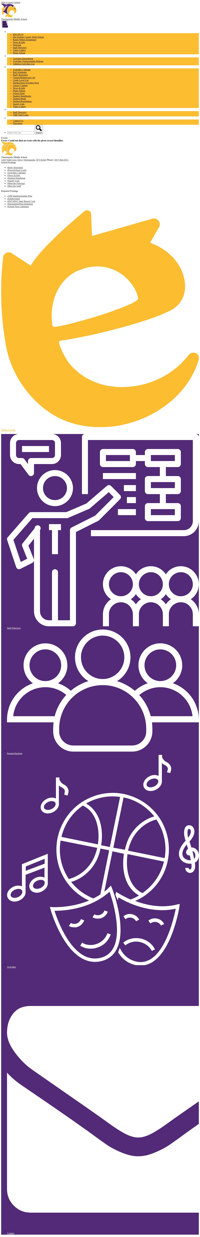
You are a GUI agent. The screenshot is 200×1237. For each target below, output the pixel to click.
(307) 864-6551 (61, 160)
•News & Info (13, 175)
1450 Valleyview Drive (12, 160)
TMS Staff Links (21, 115)
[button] (14, 31)
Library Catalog (20, 85)
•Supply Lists (13, 181)
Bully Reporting (20, 75)
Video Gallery (19, 50)
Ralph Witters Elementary (25, 39)
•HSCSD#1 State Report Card (21, 201)
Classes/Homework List (24, 77)
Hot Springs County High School (28, 37)
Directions (17, 123)
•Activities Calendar (16, 173)
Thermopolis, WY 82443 (34, 160)
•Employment (13, 198)
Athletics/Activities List (24, 64)
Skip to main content (10, 2)
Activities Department (23, 58)
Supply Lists (18, 104)
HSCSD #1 (18, 34)
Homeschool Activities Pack (26, 83)
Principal (17, 45)
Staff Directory (20, 47)
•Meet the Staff (14, 186)
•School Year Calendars (18, 206)
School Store (19, 93)
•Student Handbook (16, 178)
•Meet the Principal (16, 183)
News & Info (19, 42)
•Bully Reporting (15, 167)
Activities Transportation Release (28, 61)
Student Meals (19, 98)
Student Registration (22, 101)
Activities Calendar (22, 69)
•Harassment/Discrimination (20, 204)
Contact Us (18, 120)
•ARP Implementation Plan (19, 196)
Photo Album (19, 53)
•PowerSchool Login (17, 170)
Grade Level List (21, 80)
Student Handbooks (22, 96)
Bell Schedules (20, 72)
